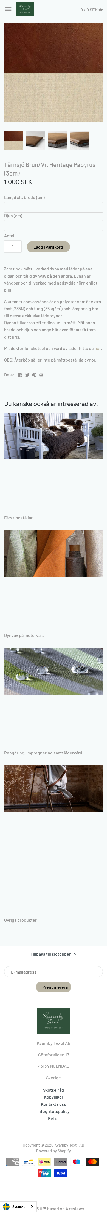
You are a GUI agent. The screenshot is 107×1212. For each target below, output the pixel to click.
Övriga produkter (20, 920)
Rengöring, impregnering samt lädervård (43, 752)
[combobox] (18, 1206)
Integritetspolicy (53, 1111)
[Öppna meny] (8, 9)
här (98, 348)
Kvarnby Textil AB (69, 1145)
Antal (9, 235)
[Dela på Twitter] (27, 374)
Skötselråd (53, 1090)
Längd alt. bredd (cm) (24, 197)
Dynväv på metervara (24, 635)
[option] (13, 140)
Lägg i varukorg (48, 246)
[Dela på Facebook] (20, 374)
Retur (53, 1118)
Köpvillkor (53, 1096)
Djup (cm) (13, 215)
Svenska (19, 1206)
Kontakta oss (53, 1104)
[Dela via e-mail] (41, 374)
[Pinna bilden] (34, 374)
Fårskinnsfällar (18, 517)
